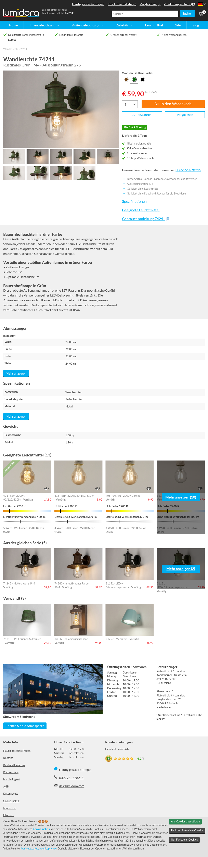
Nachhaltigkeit (11, 779)
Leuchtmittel (154, 25)
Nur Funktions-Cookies (184, 839)
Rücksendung (11, 772)
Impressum (9, 808)
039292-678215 (188, 170)
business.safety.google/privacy (38, 848)
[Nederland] (201, 4)
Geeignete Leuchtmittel (140, 210)
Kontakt (8, 757)
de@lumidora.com (71, 786)
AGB (6, 786)
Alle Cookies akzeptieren (185, 821)
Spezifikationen (134, 201)
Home (13, 25)
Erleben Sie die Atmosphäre (25, 726)
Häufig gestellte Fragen (16, 750)
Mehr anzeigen (16, 373)
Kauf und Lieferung (14, 765)
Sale (178, 25)
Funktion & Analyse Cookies (187, 830)
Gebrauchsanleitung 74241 (143, 219)
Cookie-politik (11, 801)
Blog (196, 25)
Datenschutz (10, 793)
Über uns (8, 815)
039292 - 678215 (71, 778)
